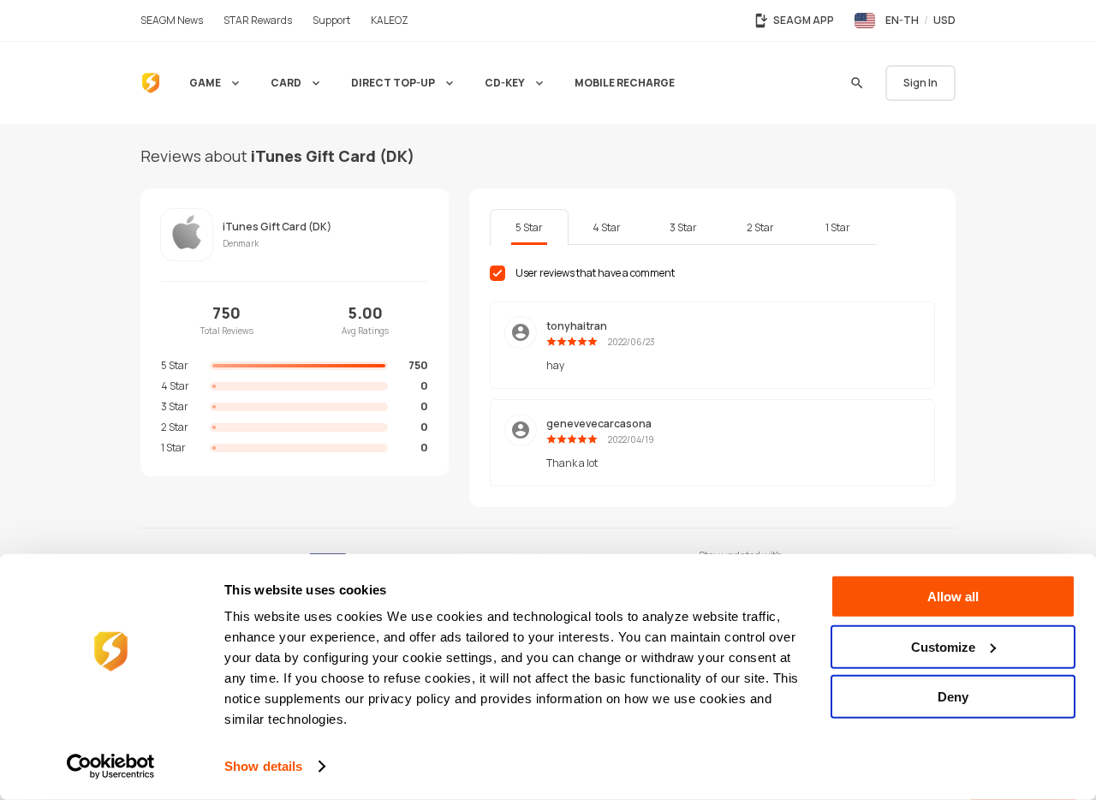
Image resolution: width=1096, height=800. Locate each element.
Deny (953, 697)
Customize (943, 646)
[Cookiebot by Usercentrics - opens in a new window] (111, 766)
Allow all (953, 596)
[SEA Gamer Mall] (150, 83)
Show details (263, 766)
